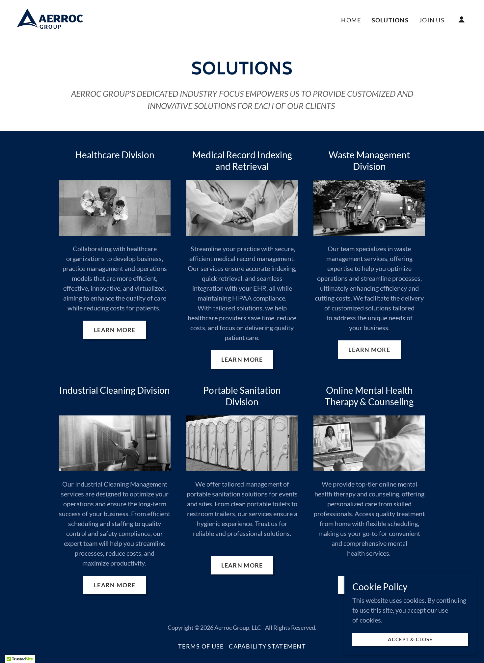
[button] (461, 19)
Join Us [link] (431, 20)
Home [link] (351, 20)
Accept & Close (410, 639)
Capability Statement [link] (267, 646)
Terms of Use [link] (201, 646)
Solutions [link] (390, 20)
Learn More (115, 329)
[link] (50, 18)
